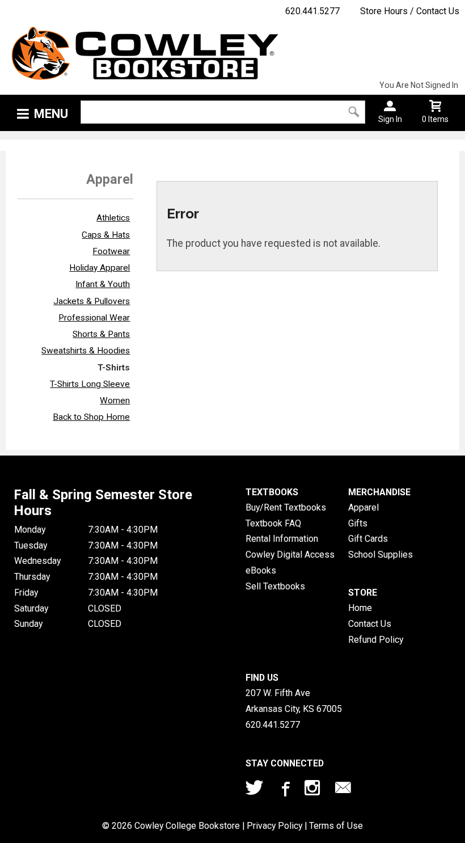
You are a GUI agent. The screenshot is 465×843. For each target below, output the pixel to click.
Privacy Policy (274, 825)
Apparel (363, 507)
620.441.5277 (312, 11)
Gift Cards (368, 538)
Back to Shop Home (91, 417)
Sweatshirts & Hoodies (85, 350)
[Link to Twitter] (255, 790)
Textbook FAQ (273, 523)
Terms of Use (336, 825)
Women (115, 400)
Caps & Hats (106, 235)
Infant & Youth (102, 284)
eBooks (261, 570)
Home (360, 607)
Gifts (357, 523)
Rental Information (282, 538)
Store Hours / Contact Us (409, 11)
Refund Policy (375, 639)
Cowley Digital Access (290, 554)
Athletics (113, 218)
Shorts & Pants (101, 334)
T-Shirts (114, 368)
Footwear (111, 251)
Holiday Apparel (99, 268)
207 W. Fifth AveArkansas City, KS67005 (294, 701)
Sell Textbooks (275, 586)
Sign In (390, 119)
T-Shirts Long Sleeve (90, 384)
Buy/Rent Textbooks (286, 507)
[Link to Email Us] (343, 790)
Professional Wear (94, 318)
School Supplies (380, 554)
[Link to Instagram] (314, 790)
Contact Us (369, 623)
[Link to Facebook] (284, 790)
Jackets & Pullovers (91, 301)
